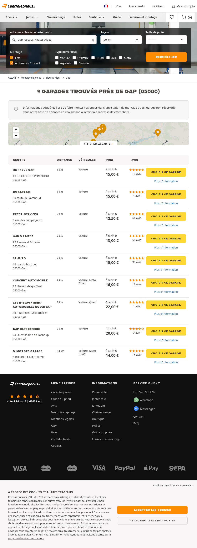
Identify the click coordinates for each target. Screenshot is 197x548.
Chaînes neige (56, 17)
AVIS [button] (134, 160)
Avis (54, 405)
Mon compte (185, 6)
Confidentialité (60, 439)
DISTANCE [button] (64, 160)
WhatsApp (146, 400)
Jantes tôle (99, 399)
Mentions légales (62, 419)
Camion (84, 63)
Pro (118, 6)
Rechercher (166, 57)
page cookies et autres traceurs (42, 527)
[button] (16, 130)
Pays (54, 432)
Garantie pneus (61, 392)
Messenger (147, 409)
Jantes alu (98, 405)
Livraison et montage (143, 17)
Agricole (65, 63)
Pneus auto (99, 392)
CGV (54, 425)
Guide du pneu (61, 399)
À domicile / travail (27, 63)
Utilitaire (83, 58)
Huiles (77, 17)
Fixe (17, 58)
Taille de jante (155, 32)
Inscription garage (63, 412)
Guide (117, 17)
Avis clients (137, 6)
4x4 (113, 58)
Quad (100, 58)
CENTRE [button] (19, 160)
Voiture (65, 58)
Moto (127, 58)
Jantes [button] (30, 17)
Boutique (95, 17)
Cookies (56, 445)
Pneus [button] (10, 17)
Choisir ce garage (166, 172)
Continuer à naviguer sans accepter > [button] (173, 485)
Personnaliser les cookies (152, 520)
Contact (158, 6)
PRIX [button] (109, 160)
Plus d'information (166, 181)
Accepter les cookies (152, 509)
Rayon (104, 32)
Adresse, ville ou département (30, 32)
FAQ (136, 423)
